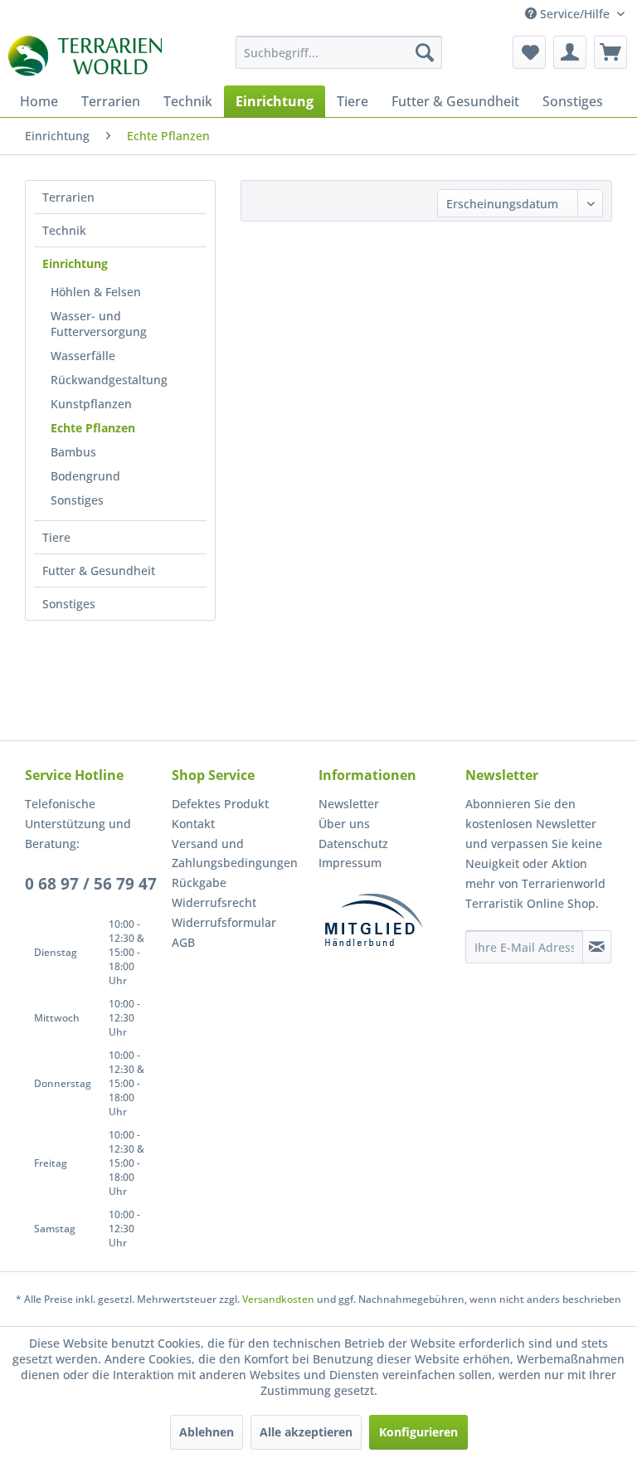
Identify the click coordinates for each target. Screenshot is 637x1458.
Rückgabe (199, 882)
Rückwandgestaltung (109, 380)
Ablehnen (206, 1432)
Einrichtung (75, 263)
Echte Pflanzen (93, 428)
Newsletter (348, 804)
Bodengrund (85, 476)
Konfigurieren (418, 1432)
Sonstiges (77, 500)
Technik (64, 230)
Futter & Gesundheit (98, 570)
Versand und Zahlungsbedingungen (235, 853)
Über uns (344, 823)
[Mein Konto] (569, 52)
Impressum (350, 862)
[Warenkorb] (610, 52)
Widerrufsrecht (214, 902)
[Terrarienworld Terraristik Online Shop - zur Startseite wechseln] (85, 56)
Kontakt (193, 823)
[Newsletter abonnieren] (596, 946)
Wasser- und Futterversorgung (99, 323)
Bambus (73, 452)
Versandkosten (278, 1299)
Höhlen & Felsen (96, 292)
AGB (183, 942)
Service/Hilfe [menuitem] (575, 14)
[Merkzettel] (529, 52)
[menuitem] (339, 52)
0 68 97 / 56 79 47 (91, 884)
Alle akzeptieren (306, 1432)
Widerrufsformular (224, 922)
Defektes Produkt (220, 804)
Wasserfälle (83, 355)
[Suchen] (424, 52)
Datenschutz (353, 843)
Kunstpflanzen (91, 404)
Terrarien (68, 197)
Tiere (56, 537)
